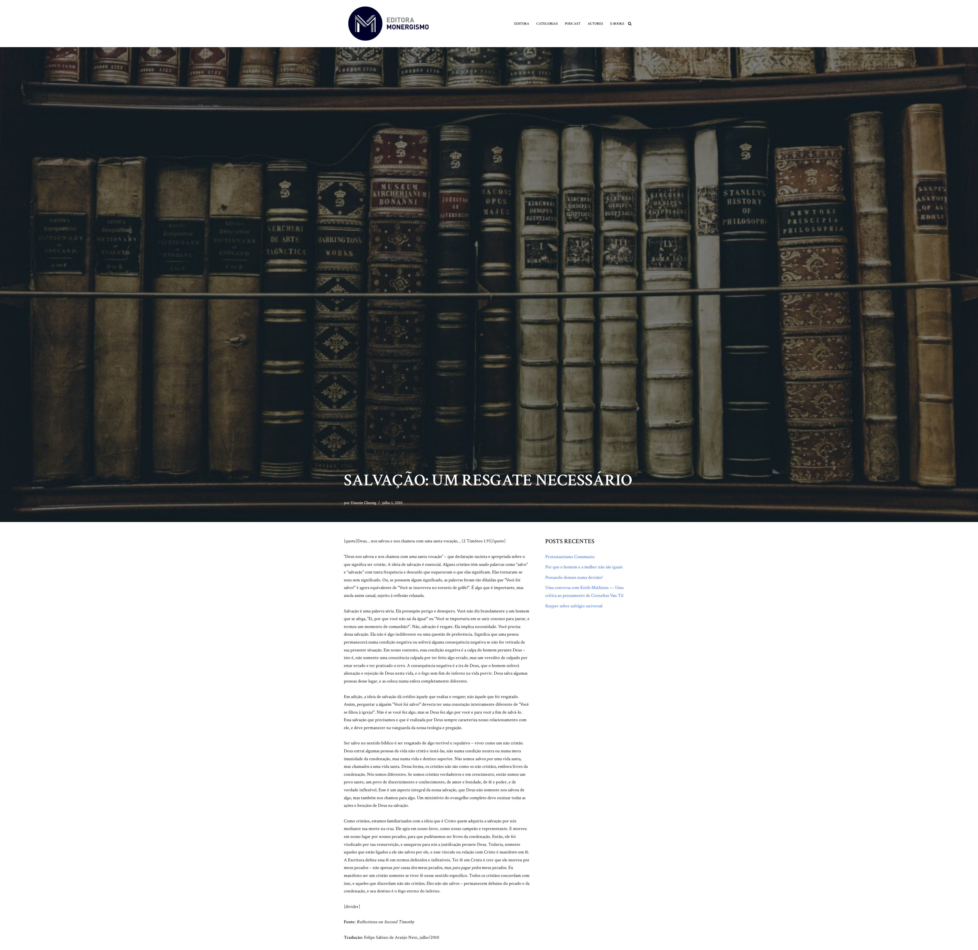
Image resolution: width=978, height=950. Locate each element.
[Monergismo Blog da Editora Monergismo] (388, 24)
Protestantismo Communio (570, 557)
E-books (617, 23)
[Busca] (630, 23)
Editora (521, 23)
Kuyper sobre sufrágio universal (573, 606)
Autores (595, 23)
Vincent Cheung (363, 502)
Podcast (572, 23)
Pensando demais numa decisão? (574, 577)
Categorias (547, 23)
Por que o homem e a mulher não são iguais (583, 567)
